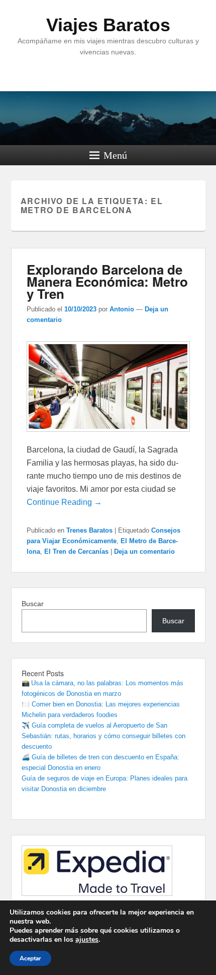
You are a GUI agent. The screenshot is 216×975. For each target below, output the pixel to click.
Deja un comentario (144, 551)
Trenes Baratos (89, 530)
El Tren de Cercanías (76, 551)
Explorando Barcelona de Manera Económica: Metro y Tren (107, 281)
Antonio (122, 309)
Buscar (33, 604)
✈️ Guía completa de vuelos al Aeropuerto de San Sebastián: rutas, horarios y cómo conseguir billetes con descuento (103, 736)
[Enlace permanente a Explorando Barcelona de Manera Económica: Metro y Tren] (108, 436)
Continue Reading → (64, 502)
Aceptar (30, 958)
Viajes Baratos (108, 25)
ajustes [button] (86, 939)
